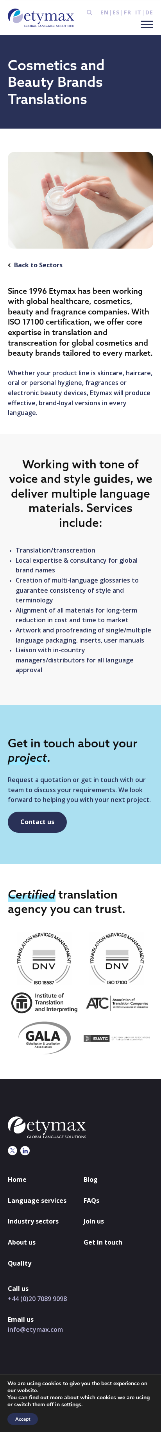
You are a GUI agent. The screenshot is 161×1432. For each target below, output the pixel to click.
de (149, 12)
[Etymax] (41, 18)
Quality (19, 1263)
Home (17, 1179)
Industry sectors (33, 1221)
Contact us (37, 822)
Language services (37, 1200)
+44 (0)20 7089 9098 (37, 1298)
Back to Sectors (38, 265)
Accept (22, 1419)
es (116, 12)
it (138, 12)
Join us (94, 1221)
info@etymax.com (35, 1329)
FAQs (91, 1200)
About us (22, 1242)
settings (71, 1404)
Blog (91, 1179)
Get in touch (103, 1242)
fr (127, 12)
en (104, 12)
